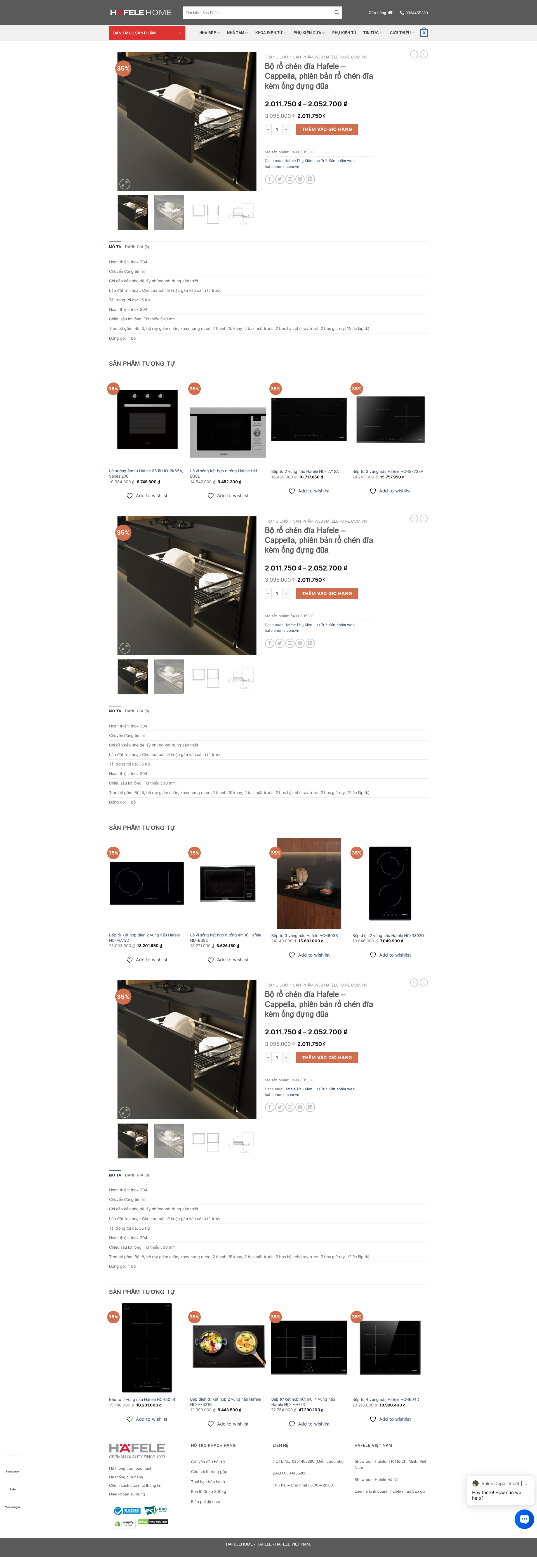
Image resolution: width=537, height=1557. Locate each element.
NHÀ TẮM (235, 33)
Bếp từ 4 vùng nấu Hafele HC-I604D (385, 1399)
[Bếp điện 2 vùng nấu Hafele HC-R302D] (390, 883)
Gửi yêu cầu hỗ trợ (208, 1461)
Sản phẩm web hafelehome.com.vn (330, 57)
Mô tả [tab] (115, 247)
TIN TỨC (371, 33)
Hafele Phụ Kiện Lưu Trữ (305, 161)
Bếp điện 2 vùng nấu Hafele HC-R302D (388, 935)
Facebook (12, 1471)
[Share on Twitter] (279, 179)
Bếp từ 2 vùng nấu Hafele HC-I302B (142, 1399)
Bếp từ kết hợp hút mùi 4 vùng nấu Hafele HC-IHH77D (303, 1402)
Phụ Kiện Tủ (344, 33)
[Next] (246, 121)
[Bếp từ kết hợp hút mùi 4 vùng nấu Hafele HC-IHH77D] (309, 1347)
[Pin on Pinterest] (300, 179)
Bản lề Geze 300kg (208, 1491)
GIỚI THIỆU (400, 33)
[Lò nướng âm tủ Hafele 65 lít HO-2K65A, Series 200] (147, 419)
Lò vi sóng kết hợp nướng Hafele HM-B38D (224, 473)
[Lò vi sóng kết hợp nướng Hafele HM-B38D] (228, 419)
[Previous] (127, 121)
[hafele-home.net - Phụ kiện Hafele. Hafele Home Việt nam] (141, 13)
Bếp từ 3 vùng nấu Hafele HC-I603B (304, 935)
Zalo (13, 1489)
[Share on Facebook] (269, 179)
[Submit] (336, 12)
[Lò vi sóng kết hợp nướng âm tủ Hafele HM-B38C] (228, 883)
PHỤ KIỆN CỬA (307, 33)
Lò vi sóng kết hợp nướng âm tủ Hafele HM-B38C (225, 938)
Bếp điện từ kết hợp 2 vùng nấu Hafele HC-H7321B (225, 1402)
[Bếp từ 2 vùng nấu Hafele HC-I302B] (147, 1347)
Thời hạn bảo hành (208, 1481)
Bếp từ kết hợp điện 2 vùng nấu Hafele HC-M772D (144, 938)
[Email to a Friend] (290, 179)
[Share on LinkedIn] (310, 179)
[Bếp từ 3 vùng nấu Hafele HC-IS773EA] (390, 419)
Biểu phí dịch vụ (205, 1501)
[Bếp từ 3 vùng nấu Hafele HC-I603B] (309, 883)
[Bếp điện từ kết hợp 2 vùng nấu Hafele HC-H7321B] (228, 1347)
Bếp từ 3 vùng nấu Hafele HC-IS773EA (387, 471)
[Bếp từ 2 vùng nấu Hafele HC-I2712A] (309, 419)
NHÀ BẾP (207, 33)
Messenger (12, 1507)
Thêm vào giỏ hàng (327, 129)
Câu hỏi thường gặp (209, 1471)
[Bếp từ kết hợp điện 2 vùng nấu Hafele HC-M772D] (147, 883)
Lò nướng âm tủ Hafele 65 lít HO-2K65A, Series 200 (146, 473)
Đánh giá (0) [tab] (137, 247)
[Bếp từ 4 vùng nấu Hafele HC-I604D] (390, 1347)
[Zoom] (124, 184)
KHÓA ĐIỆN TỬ (269, 33)
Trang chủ (276, 57)
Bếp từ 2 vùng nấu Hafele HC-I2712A (305, 471)
